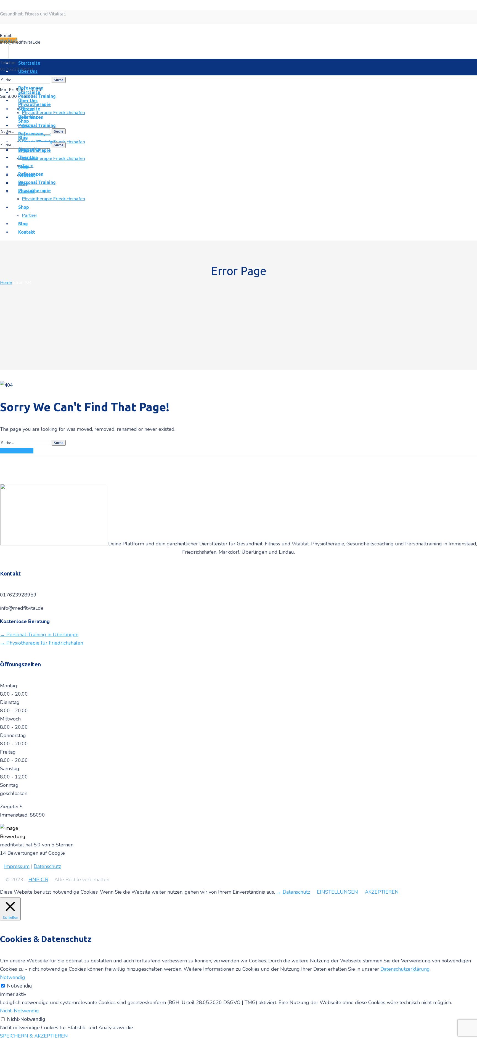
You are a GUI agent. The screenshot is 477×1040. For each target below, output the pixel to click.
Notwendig (19, 985)
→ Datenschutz (293, 892)
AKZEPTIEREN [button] (382, 892)
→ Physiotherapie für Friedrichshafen (41, 643)
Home (6, 282)
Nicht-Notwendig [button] (19, 1010)
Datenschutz (47, 866)
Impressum (17, 866)
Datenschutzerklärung (405, 969)
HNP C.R (38, 879)
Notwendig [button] (12, 977)
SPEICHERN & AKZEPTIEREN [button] (34, 1036)
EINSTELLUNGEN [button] (337, 892)
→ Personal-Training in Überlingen (39, 634)
